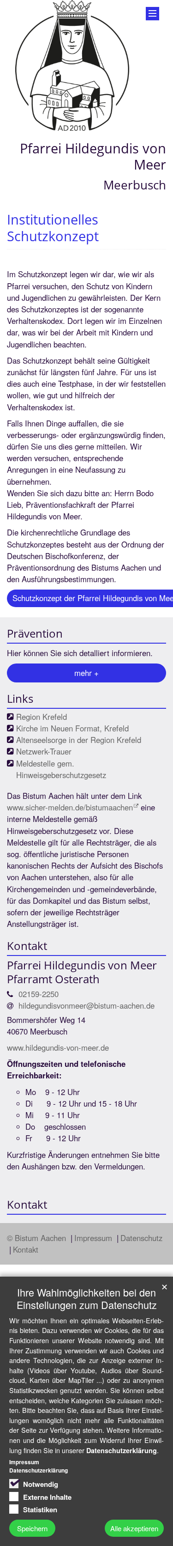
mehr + (86, 672)
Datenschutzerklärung (121, 1450)
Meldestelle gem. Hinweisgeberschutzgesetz (61, 769)
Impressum (94, 1237)
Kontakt (25, 1249)
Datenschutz (141, 1237)
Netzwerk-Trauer (44, 751)
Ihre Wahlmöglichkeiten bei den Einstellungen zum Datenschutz (87, 1298)
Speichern (32, 1528)
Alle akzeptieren (134, 1528)
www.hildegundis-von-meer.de (58, 1047)
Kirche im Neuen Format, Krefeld (72, 728)
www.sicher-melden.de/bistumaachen (70, 807)
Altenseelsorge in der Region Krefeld (78, 739)
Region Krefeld (41, 716)
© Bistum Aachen (37, 1237)
